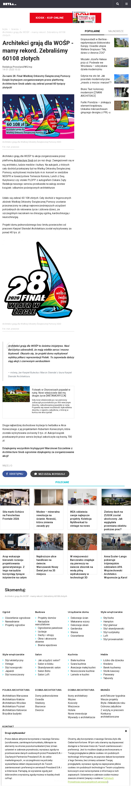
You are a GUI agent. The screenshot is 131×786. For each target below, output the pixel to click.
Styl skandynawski (113, 628)
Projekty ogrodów (15, 625)
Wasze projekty (109, 699)
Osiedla (39, 699)
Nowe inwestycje (77, 713)
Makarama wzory (80, 621)
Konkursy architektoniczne (110, 715)
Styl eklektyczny (14, 660)
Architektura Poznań (13, 706)
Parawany (108, 674)
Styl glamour (110, 625)
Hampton (108, 621)
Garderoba (76, 628)
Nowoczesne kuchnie (83, 671)
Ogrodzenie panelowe (50, 627)
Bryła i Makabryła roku (113, 702)
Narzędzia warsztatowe (42, 623)
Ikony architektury (78, 695)
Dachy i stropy (46, 635)
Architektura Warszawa (15, 695)
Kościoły (72, 702)
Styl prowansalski (113, 639)
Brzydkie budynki (12, 713)
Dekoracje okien (80, 625)
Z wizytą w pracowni (112, 710)
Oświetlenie (77, 635)
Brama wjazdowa (47, 645)
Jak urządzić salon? (49, 660)
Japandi (9, 671)
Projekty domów (47, 617)
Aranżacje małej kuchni (83, 667)
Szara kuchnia (78, 663)
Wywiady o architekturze (81, 717)
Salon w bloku (45, 663)
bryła (5, 29)
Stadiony (40, 702)
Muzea (72, 699)
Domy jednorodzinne (46, 695)
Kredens (108, 663)
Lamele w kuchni (80, 674)
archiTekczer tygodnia (113, 695)
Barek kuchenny (112, 667)
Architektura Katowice (14, 710)
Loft (105, 635)
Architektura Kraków (13, 699)
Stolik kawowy (111, 671)
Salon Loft (43, 674)
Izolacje (42, 631)
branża (15, 29)
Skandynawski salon (49, 667)
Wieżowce (74, 706)
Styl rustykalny (111, 632)
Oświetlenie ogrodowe (17, 617)
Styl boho (108, 617)
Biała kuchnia (78, 660)
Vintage (9, 663)
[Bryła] (9, 4)
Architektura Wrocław (14, 702)
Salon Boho (44, 671)
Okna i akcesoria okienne (45, 640)
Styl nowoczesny (14, 674)
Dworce (39, 710)
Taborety (108, 678)
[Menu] (126, 4)
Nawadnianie (12, 621)
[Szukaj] (117, 4)
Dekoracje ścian (79, 617)
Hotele (71, 710)
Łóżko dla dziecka (113, 660)
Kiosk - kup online (50, 17)
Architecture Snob (24, 160)
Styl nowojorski (13, 667)
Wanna (74, 632)
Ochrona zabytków (111, 706)
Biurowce (40, 706)
